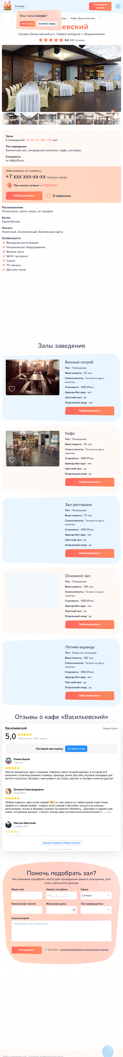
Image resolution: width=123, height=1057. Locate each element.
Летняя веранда (79, 647)
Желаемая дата (56, 903)
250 (49, 140)
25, (28, 140)
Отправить (26, 949)
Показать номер (57, 177)
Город (84, 889)
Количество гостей (24, 903)
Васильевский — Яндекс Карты (61, 849)
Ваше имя (18, 889)
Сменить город (47, 23)
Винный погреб (79, 362)
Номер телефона (57, 889)
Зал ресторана (78, 504)
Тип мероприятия (92, 903)
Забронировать (24, 195)
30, (33, 140)
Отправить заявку (100, 6)
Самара (19, 6)
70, (38, 140)
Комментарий (20, 918)
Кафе (70, 433)
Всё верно (27, 23)
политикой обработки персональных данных (84, 949)
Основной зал (77, 576)
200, (43, 140)
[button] (6, 78)
